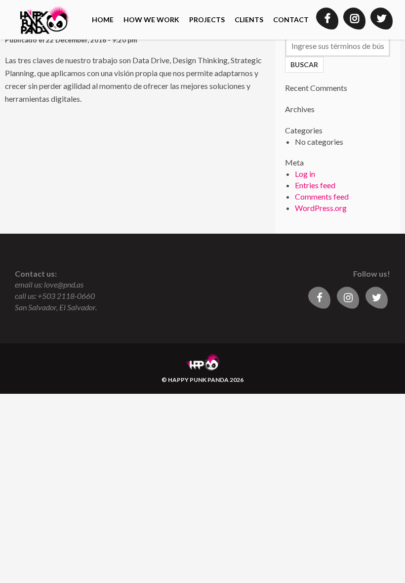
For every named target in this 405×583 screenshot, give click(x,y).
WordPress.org (321, 207)
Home (103, 19)
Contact (291, 19)
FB (327, 18)
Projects (207, 19)
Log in (305, 173)
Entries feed (315, 185)
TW (381, 18)
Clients (249, 19)
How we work (151, 19)
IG (354, 18)
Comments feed (322, 196)
